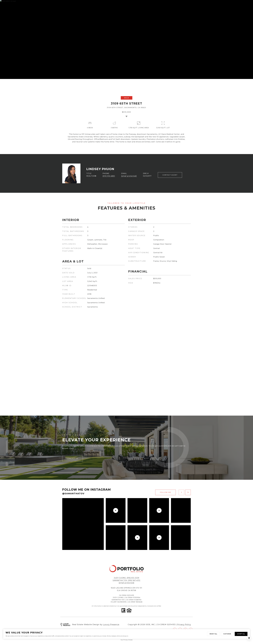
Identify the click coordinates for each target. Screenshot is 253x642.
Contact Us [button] (72, 458)
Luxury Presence (111, 624)
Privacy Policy (184, 624)
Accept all (241, 634)
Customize (227, 634)
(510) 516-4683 (109, 176)
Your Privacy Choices (126, 640)
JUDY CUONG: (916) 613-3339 (126, 578)
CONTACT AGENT (169, 175)
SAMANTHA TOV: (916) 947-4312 (126, 580)
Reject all (213, 634)
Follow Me (165, 492)
